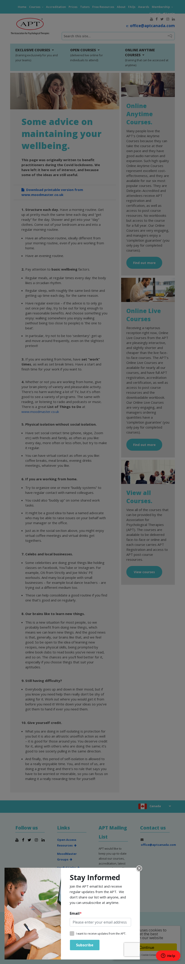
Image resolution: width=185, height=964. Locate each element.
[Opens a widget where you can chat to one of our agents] (168, 956)
